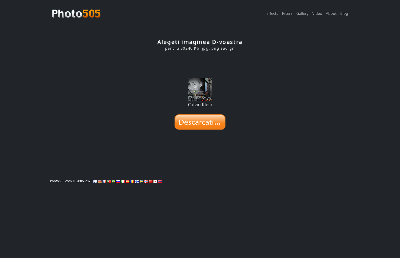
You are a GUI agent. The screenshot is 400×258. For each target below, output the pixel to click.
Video (317, 13)
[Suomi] (137, 181)
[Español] (127, 181)
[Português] (109, 181)
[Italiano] (123, 181)
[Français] (104, 181)
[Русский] (118, 181)
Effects (272, 13)
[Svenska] (141, 181)
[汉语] (151, 181)
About (331, 13)
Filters (287, 13)
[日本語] (155, 181)
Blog (344, 13)
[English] (95, 181)
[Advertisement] (200, 64)
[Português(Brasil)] (114, 181)
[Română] (132, 181)
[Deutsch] (100, 181)
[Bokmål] (146, 181)
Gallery (302, 13)
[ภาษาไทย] (160, 181)
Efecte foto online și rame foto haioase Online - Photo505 (77, 11)
